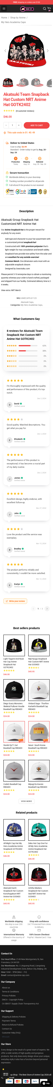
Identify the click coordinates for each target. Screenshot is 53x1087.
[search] (44, 8)
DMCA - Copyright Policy (12, 999)
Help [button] (48, 1083)
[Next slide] (47, 51)
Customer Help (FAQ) (11, 1033)
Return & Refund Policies (12, 1025)
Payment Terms (9, 1021)
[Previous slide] (5, 51)
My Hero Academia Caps (13, 22)
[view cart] (49, 8)
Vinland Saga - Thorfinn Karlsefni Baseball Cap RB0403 (38, 706)
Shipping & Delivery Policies (14, 1017)
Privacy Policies (9, 995)
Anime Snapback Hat (14, 230)
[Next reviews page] (47, 608)
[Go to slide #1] (8, 83)
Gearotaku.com (23, 268)
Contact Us (7, 1029)
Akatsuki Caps (27, 302)
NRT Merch (16, 290)
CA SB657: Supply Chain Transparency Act (20, 1003)
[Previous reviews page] (33, 608)
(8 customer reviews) (25, 111)
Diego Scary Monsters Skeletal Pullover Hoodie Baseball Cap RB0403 (13, 706)
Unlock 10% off (5, 1074)
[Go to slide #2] (22, 83)
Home (4, 17)
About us (6, 987)
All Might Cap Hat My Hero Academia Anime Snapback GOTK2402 (13, 846)
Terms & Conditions (10, 991)
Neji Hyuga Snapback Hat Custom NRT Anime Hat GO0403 (38, 662)
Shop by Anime (17, 17)
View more (26, 801)
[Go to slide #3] (37, 83)
